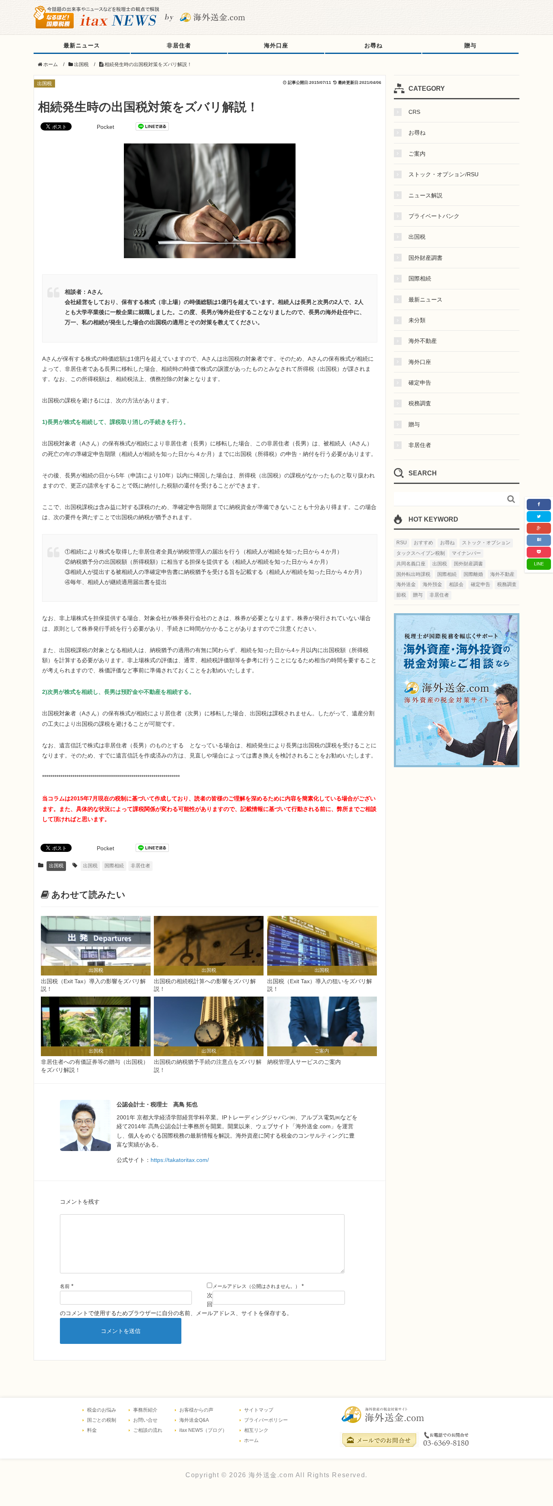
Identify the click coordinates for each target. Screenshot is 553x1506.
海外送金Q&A (194, 1420)
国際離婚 (473, 574)
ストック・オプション (486, 542)
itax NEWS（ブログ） (203, 1430)
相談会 (456, 584)
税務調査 (419, 403)
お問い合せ (145, 1420)
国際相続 (114, 866)
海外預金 (432, 584)
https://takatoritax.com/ (180, 1160)
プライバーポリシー (266, 1420)
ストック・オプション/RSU (443, 174)
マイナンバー (466, 553)
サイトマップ (258, 1410)
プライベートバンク (433, 216)
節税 (401, 595)
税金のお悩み (101, 1410)
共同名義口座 (410, 564)
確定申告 (419, 382)
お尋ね (373, 45)
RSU (401, 542)
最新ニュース (82, 45)
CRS (414, 112)
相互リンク (256, 1430)
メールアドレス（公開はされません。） (256, 1286)
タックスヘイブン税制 (420, 553)
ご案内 (416, 153)
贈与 (470, 45)
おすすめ (423, 542)
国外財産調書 (425, 258)
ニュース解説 (425, 195)
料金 (92, 1430)
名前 (65, 1286)
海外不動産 (422, 341)
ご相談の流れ (147, 1430)
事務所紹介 (145, 1410)
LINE (539, 563)
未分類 (416, 320)
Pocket (105, 127)
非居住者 (179, 45)
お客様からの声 (196, 1410)
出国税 (44, 83)
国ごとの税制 (101, 1420)
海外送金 (406, 584)
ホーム (251, 1440)
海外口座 (276, 45)
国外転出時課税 (413, 574)
